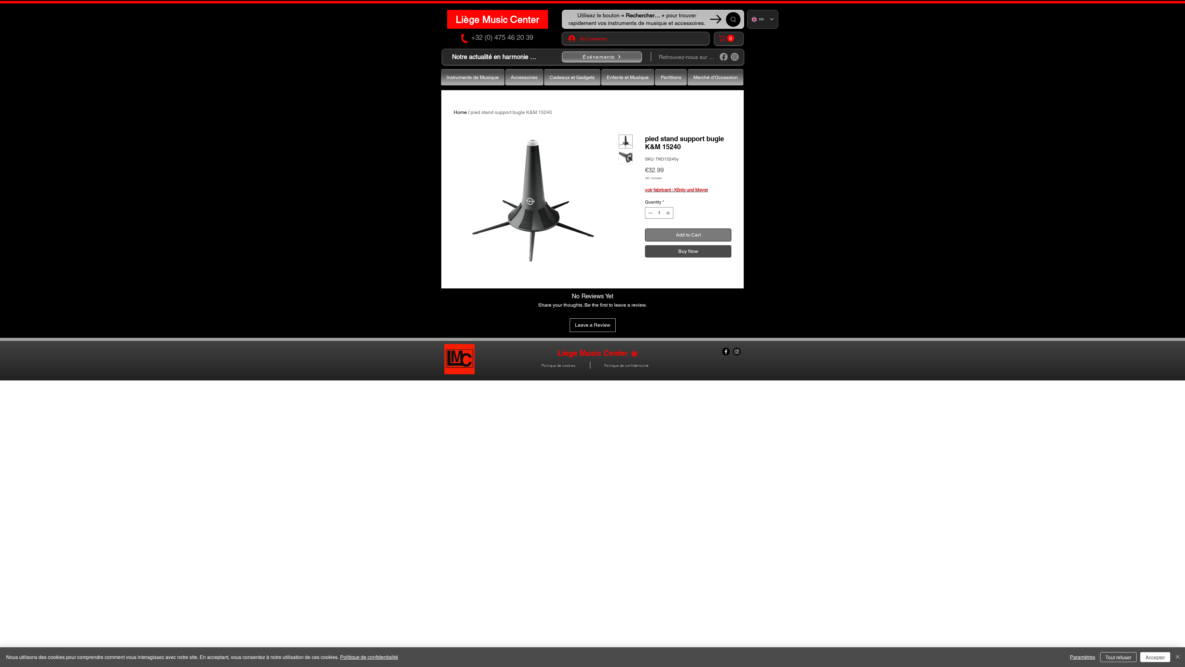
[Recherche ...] (733, 19)
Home (460, 112)
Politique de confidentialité (369, 657)
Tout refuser (1118, 657)
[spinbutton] (659, 213)
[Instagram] (735, 57)
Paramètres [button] (1082, 657)
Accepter (1155, 657)
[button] (727, 38)
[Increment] (668, 213)
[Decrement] (650, 213)
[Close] (1177, 657)
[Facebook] (724, 57)
